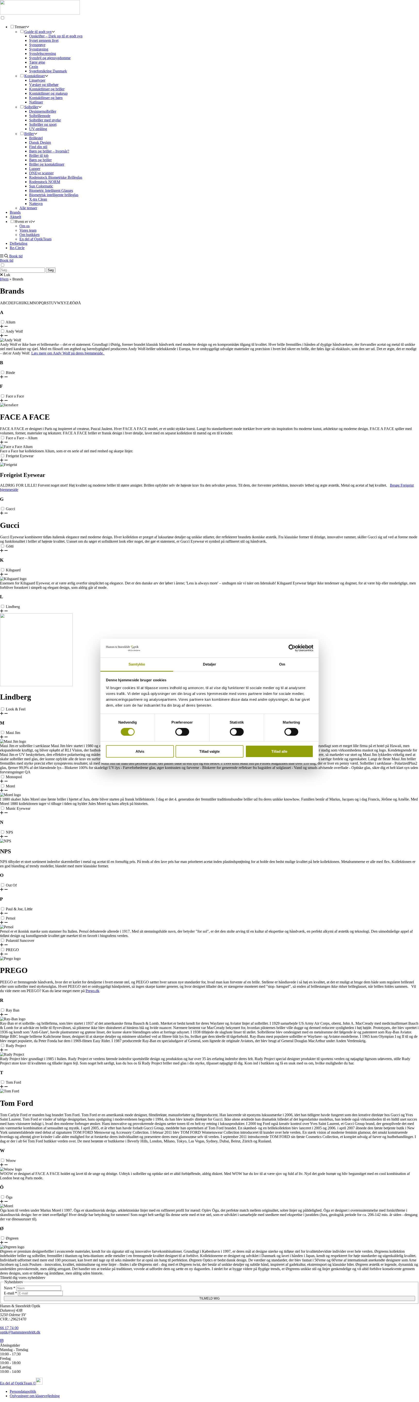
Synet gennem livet (43, 40)
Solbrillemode (39, 116)
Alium (10, 322)
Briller (29, 134)
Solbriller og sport (42, 124)
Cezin (33, 67)
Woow (11, 1160)
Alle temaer (28, 208)
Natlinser (36, 102)
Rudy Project (16, 1046)
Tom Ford (13, 1082)
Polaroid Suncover (20, 940)
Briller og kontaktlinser (46, 164)
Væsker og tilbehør (43, 85)
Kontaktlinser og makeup (48, 93)
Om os (24, 226)
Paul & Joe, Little (19, 909)
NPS (9, 832)
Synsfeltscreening (42, 53)
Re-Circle (17, 248)
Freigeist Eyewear (19, 456)
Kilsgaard (13, 570)
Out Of (11, 885)
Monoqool (14, 777)
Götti (10, 546)
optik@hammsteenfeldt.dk (20, 1332)
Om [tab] (282, 664)
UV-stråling (38, 129)
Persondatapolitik (23, 1391)
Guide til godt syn (38, 32)
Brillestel (36, 138)
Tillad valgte (209, 751)
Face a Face (15, 396)
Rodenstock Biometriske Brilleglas (55, 177)
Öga (9, 1197)
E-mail (10, 1293)
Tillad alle (279, 751)
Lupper (34, 169)
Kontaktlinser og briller (46, 89)
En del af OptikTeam (35, 239)
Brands (15, 212)
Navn (9, 1288)
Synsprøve (37, 45)
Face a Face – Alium (21, 438)
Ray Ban (12, 1010)
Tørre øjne (37, 62)
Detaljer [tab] (209, 664)
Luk (6, 275)
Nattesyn (36, 204)
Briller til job (38, 155)
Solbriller (31, 107)
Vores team (27, 230)
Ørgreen (12, 1238)
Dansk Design (40, 142)
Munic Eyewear (18, 808)
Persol (10, 918)
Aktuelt (15, 217)
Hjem (4, 279)
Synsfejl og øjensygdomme (50, 58)
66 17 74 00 (9, 1328)
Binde (10, 373)
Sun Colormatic (41, 186)
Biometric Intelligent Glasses (51, 190)
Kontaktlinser (34, 76)
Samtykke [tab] (137, 664)
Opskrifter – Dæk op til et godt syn (55, 36)
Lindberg (13, 607)
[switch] (182, 732)
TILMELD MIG (209, 1298)
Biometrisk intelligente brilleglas (53, 195)
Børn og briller (40, 160)
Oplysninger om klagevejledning (35, 1396)
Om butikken (29, 235)
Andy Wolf (14, 331)
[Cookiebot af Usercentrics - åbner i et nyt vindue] (292, 648)
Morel (10, 786)
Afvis (140, 751)
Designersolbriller (42, 111)
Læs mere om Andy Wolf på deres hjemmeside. (68, 353)
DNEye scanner (41, 173)
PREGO (12, 950)
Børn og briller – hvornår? (49, 151)
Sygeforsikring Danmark (48, 71)
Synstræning (38, 49)
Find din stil (38, 147)
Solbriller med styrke (45, 120)
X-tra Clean (38, 199)
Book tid (16, 256)
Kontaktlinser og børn (46, 98)
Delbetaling (18, 243)
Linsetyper (37, 80)
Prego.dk (92, 991)
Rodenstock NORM (44, 182)
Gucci (10, 509)
